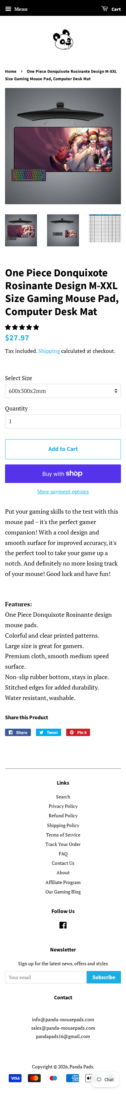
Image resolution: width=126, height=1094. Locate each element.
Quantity (16, 408)
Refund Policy (63, 815)
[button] (22, 327)
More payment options (63, 491)
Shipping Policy (63, 825)
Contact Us (63, 863)
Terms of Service (63, 834)
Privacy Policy (63, 806)
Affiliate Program (63, 882)
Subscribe (103, 977)
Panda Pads (81, 1066)
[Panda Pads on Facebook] (63, 926)
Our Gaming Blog (63, 891)
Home (10, 71)
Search (63, 796)
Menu (20, 9)
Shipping (49, 351)
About (63, 872)
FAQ (63, 853)
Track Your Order (63, 844)
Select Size (18, 378)
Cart (116, 9)
